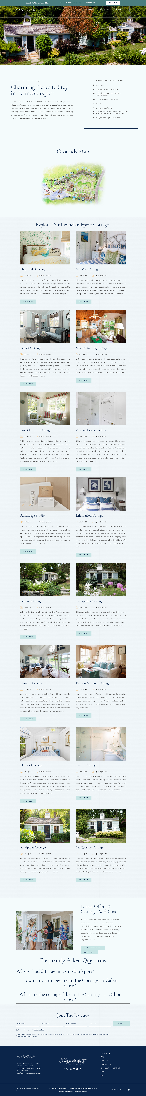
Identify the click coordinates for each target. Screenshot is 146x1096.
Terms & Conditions (65, 1091)
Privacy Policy (39, 1030)
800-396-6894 (91, 9)
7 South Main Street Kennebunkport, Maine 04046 (29, 1067)
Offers (62, 15)
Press (104, 1075)
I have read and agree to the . (31, 1030)
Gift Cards (106, 1064)
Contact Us (106, 1053)
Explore (74, 15)
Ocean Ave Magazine (110, 1068)
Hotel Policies (85, 1088)
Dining (50, 15)
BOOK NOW (121, 8)
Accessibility (53, 1088)
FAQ (102, 1057)
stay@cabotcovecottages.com (29, 1073)
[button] (45, 247)
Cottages (36, 15)
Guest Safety (74, 1088)
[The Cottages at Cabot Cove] (25, 9)
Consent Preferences (80, 1091)
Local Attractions (92, 15)
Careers (105, 1061)
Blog (103, 1072)
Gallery (110, 15)
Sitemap (94, 1088)
